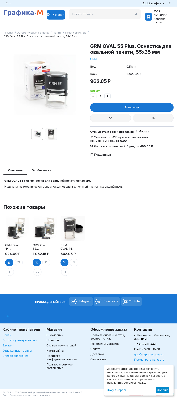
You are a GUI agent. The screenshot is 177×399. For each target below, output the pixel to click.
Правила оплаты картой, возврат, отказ (107, 336)
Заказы (7, 345)
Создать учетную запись (20, 340)
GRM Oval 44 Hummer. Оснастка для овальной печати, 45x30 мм (11, 247)
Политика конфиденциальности (61, 357)
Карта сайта (55, 350)
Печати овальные (75, 32)
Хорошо (162, 390)
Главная (8, 32)
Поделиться (102, 154)
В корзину (132, 107)
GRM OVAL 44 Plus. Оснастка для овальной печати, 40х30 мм (67, 247)
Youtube (134, 301)
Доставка (97, 354)
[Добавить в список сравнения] (153, 118)
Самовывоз (98, 359)
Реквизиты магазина (104, 343)
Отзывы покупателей (61, 345)
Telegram (84, 301)
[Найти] (136, 14)
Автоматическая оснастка (33, 32)
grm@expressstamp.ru (149, 354)
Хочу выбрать (117, 390)
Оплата (95, 349)
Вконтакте (110, 301)
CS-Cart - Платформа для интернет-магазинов (43, 393)
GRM (93, 59)
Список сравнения (15, 356)
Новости (52, 340)
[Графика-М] (23, 12)
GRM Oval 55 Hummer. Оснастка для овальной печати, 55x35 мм (39, 247)
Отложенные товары (17, 350)
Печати (57, 32)
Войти (7, 335)
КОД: (93, 74)
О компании (54, 335)
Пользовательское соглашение (59, 366)
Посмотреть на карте (149, 359)
